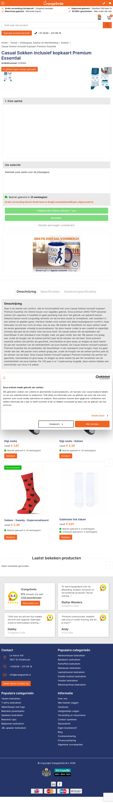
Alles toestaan (92, 424)
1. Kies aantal (13, 101)
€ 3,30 (67, 445)
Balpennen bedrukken (12, 723)
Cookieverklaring (67, 736)
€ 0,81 (66, 524)
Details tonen (98, 415)
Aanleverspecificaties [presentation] (80, 291)
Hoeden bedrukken (68, 680)
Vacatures (63, 707)
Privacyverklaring (67, 740)
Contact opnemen (67, 719)
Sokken (65, 42)
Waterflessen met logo (13, 707)
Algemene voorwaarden (70, 744)
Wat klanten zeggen (68, 702)
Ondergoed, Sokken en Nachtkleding (39, 42)
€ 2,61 (11, 445)
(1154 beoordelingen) (31, 597)
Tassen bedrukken (10, 698)
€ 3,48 (12, 524)
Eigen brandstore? (67, 727)
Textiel (13, 42)
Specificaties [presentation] (50, 291)
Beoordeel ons (30, 603)
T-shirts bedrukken (11, 702)
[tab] (26, 291)
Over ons (62, 698)
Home (4, 42)
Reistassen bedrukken (69, 668)
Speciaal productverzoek (17, 33)
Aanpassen (54, 424)
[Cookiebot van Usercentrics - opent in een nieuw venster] (98, 377)
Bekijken (10, 455)
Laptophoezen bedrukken (71, 672)
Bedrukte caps (8, 719)
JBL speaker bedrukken (13, 727)
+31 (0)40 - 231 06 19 (49, 33)
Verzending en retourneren (72, 715)
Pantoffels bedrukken (69, 663)
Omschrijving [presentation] (26, 291)
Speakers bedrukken (12, 715)
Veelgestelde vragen (68, 711)
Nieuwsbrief (64, 723)
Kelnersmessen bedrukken (71, 655)
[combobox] (52, 25)
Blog (60, 732)
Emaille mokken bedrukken (72, 676)
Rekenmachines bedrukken (72, 684)
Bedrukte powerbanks (12, 711)
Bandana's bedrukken (69, 659)
